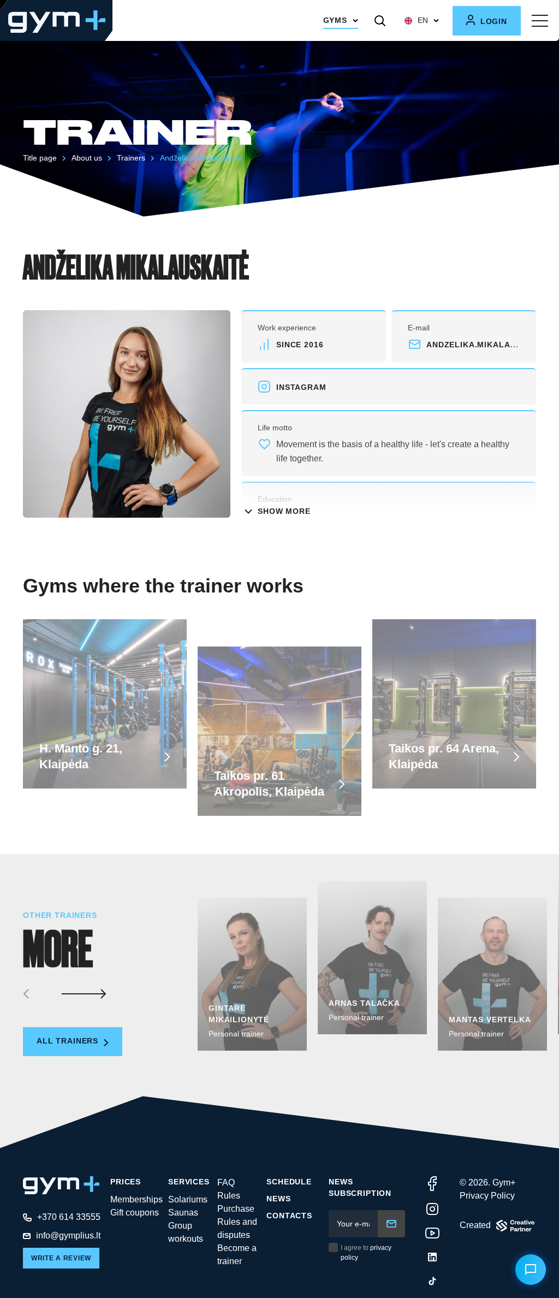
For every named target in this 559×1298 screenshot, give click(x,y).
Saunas (183, 1212)
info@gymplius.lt (68, 1235)
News (278, 1198)
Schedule (289, 1181)
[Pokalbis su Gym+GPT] (530, 1269)
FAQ (226, 1182)
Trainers (131, 157)
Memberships (136, 1199)
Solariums (187, 1199)
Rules (228, 1195)
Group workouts (185, 1232)
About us (87, 157)
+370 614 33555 (68, 1217)
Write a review (61, 1258)
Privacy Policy (487, 1195)
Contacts (289, 1215)
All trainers (69, 1040)
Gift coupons (134, 1212)
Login (492, 21)
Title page (40, 157)
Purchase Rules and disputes (237, 1222)
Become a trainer (237, 1254)
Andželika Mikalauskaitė (201, 157)
